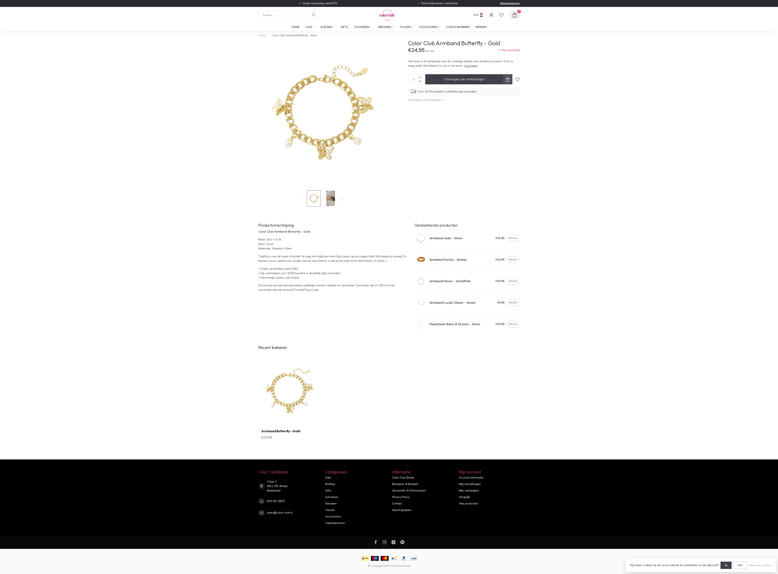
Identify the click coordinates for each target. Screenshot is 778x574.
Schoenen (361, 27)
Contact (397, 503)
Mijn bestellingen (470, 484)
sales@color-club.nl (280, 513)
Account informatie (471, 478)
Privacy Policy (400, 497)
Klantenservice (510, 3)
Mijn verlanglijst (469, 490)
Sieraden (384, 27)
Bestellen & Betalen (405, 484)
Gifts (344, 27)
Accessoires (428, 27)
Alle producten (468, 503)
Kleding (326, 27)
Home (296, 27)
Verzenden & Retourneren (409, 490)
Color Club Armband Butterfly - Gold (294, 35)
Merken (481, 27)
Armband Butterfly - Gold (280, 431)
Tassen (405, 27)
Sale (309, 27)
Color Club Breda (403, 478)
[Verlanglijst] (501, 15)
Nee (740, 565)
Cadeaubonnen (458, 27)
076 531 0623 (276, 501)
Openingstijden (401, 510)
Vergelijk (464, 497)
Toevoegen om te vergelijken (424, 100)
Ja (726, 565)
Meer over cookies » (760, 565)
